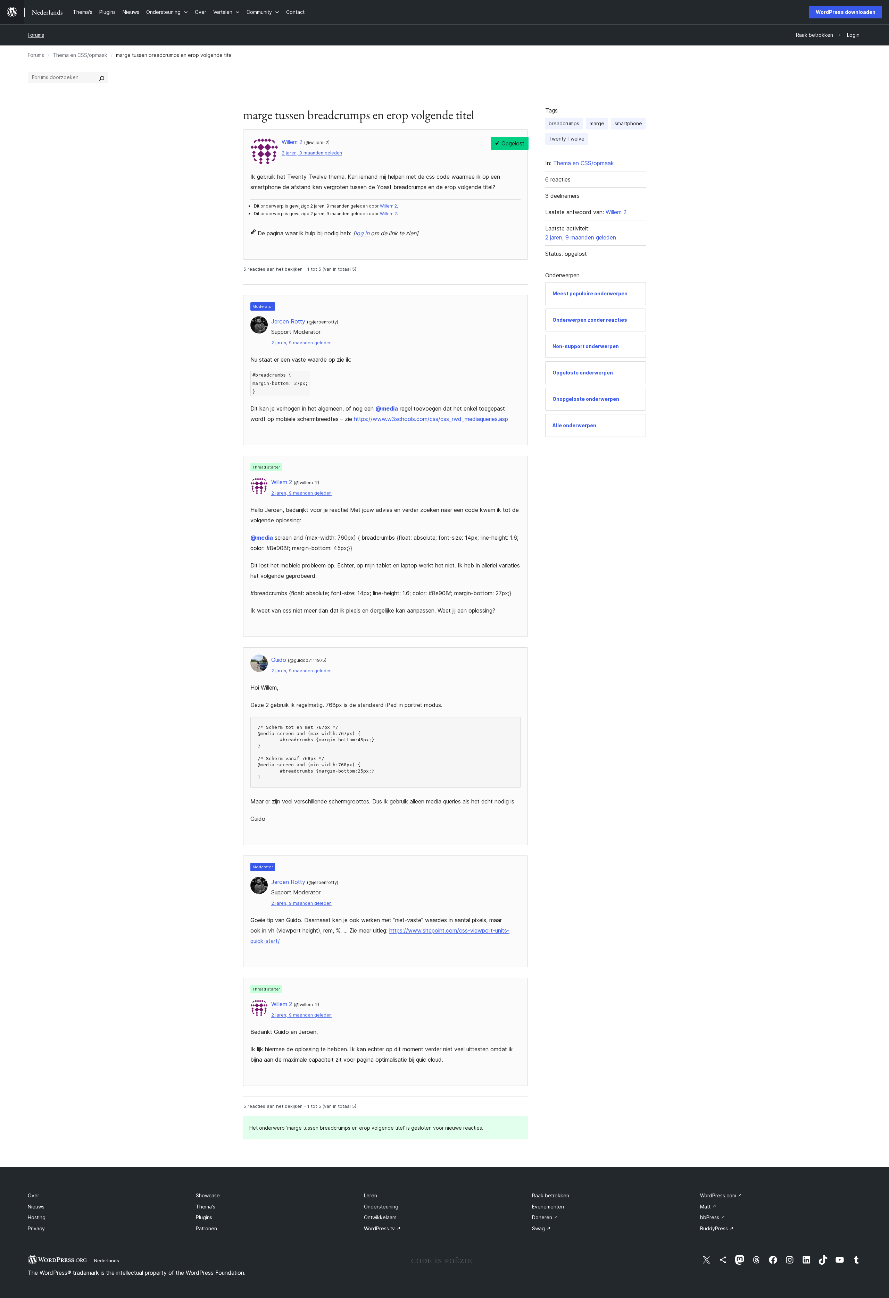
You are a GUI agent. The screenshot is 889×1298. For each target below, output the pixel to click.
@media (386, 408)
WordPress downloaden (845, 12)
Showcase (208, 1195)
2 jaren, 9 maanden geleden (312, 152)
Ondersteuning (381, 1207)
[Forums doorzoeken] (101, 77)
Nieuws (36, 1207)
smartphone (628, 123)
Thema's (205, 1207)
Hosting (36, 1217)
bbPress (712, 1217)
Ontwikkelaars (380, 1217)
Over (33, 1195)
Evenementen (548, 1207)
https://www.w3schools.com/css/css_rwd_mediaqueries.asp (431, 418)
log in (362, 233)
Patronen (206, 1228)
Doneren (545, 1217)
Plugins (204, 1217)
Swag (541, 1228)
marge (597, 123)
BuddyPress (717, 1228)
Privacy (36, 1228)
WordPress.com (721, 1195)
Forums (36, 35)
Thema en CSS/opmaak (80, 55)
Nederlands (106, 1260)
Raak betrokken (550, 1195)
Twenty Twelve (566, 139)
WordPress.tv (382, 1228)
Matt (708, 1207)
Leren (370, 1195)
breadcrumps (564, 123)
